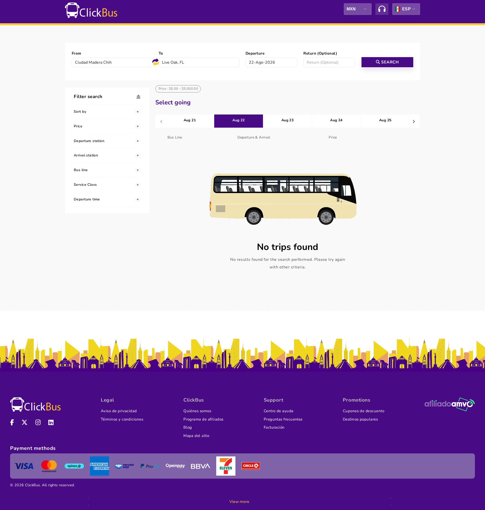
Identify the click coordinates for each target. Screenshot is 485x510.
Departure (255, 53)
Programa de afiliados (203, 419)
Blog (187, 427)
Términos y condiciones (122, 419)
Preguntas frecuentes (283, 419)
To (161, 53)
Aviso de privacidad (119, 410)
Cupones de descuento (363, 410)
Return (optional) (320, 53)
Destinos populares (360, 419)
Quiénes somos (197, 410)
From (76, 53)
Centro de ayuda (279, 410)
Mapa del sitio (196, 435)
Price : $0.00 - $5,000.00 (178, 88)
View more (239, 501)
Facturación (274, 427)
